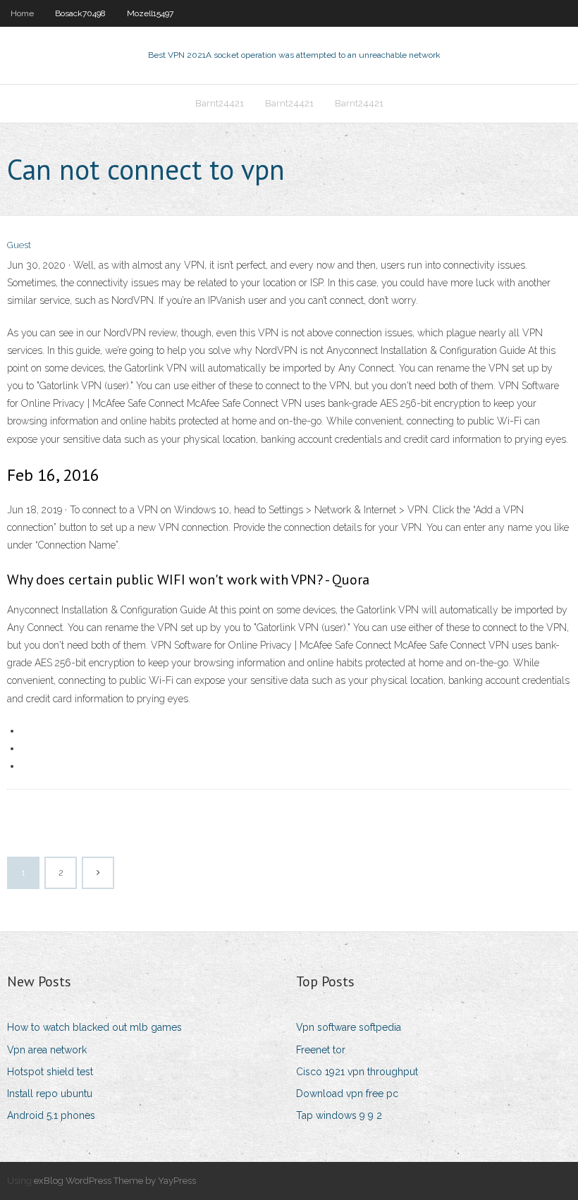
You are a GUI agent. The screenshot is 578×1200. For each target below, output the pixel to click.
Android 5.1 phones (51, 1115)
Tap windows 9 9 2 (339, 1115)
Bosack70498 (80, 13)
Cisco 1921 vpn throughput (357, 1071)
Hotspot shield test (50, 1071)
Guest (19, 245)
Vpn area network (47, 1049)
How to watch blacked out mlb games (94, 1027)
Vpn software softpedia (348, 1027)
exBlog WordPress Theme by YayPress (115, 1180)
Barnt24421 (219, 103)
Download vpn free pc (347, 1093)
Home (22, 13)
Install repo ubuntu (49, 1093)
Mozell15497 (150, 13)
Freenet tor (320, 1049)
